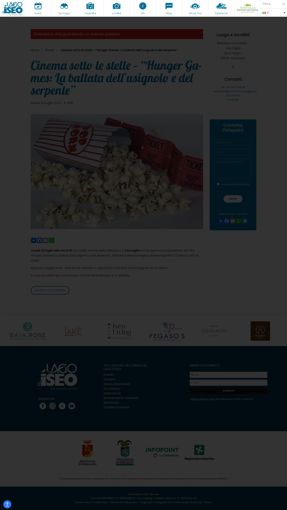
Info (143, 13)
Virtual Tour (195, 13)
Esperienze (221, 13)
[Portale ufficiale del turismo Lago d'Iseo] (12, 8)
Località (116, 13)
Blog (169, 13)
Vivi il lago (64, 13)
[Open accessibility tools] (7, 504)
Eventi (38, 13)
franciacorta (247, 13)
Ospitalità (90, 13)
